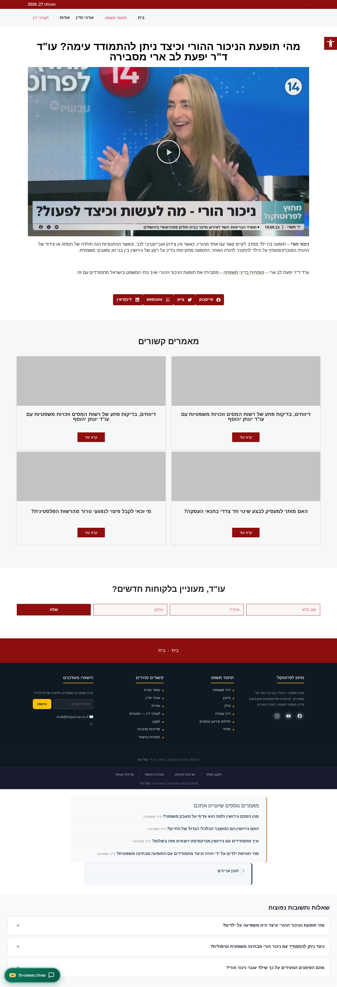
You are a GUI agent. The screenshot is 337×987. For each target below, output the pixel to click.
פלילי (226, 729)
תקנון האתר (214, 774)
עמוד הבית (152, 690)
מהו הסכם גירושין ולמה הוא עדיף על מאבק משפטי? (210, 816)
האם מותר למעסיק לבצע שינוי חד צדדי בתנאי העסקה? (246, 511)
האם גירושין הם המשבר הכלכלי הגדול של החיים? (212, 828)
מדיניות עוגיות (124, 774)
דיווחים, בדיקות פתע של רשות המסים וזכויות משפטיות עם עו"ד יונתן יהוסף (246, 416)
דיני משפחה (221, 690)
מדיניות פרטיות (148, 729)
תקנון (156, 721)
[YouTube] (288, 716)
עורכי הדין (85, 18)
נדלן (227, 706)
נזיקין (226, 698)
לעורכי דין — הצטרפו (144, 713)
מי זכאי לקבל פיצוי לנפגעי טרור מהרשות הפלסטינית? (91, 511)
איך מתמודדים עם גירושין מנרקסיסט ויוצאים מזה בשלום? (205, 840)
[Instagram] (277, 716)
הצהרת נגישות (149, 737)
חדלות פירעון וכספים (215, 721)
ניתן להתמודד (302, 946)
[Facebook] (299, 716)
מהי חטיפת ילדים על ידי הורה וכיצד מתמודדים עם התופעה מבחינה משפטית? (187, 853)
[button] (168, 151)
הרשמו (42, 704)
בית (141, 18)
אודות (65, 18)
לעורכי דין (41, 17)
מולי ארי (142, 760)
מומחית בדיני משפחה (244, 272)
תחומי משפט (116, 17)
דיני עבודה (222, 713)
